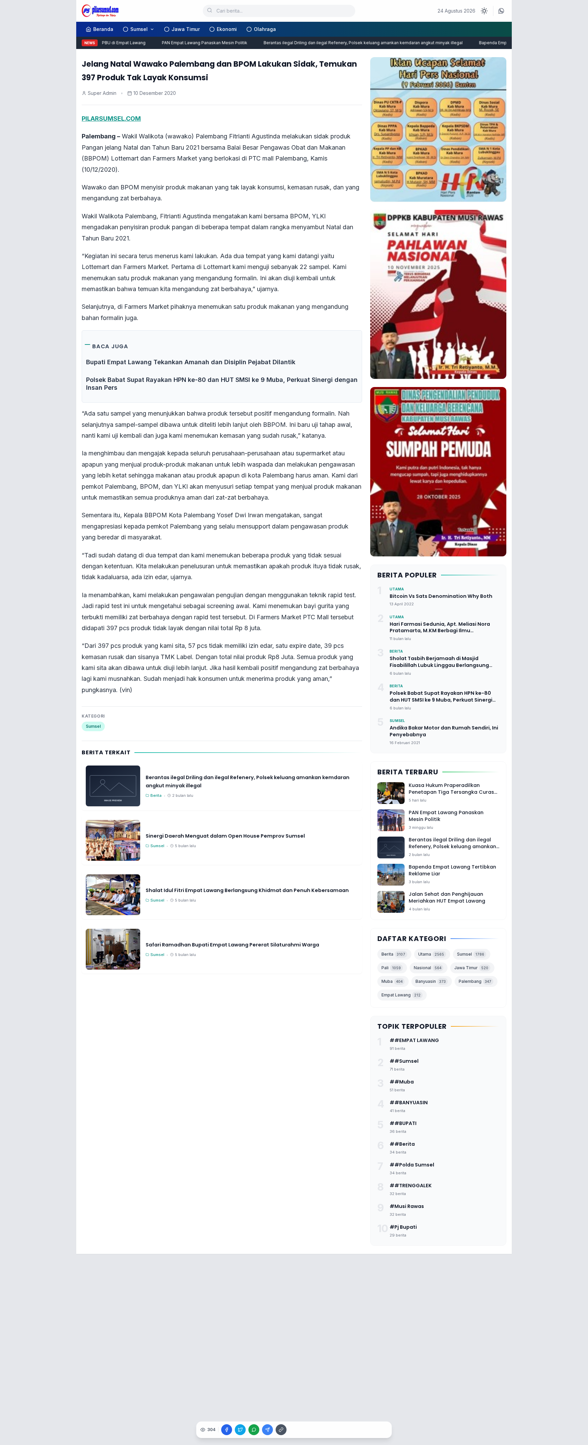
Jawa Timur (186, 29)
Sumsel (139, 29)
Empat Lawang (401, 994)
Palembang (475, 981)
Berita (393, 954)
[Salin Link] (281, 1429)
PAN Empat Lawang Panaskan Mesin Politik (189, 42)
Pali (391, 967)
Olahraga (265, 29)
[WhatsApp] (501, 11)
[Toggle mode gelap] (484, 11)
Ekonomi (227, 29)
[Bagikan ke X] (240, 1429)
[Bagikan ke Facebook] (226, 1429)
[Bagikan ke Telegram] (267, 1429)
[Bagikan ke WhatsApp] (253, 1429)
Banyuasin (430, 981)
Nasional (427, 967)
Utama (431, 954)
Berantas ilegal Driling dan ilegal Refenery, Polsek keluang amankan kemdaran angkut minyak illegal (347, 42)
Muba (392, 981)
